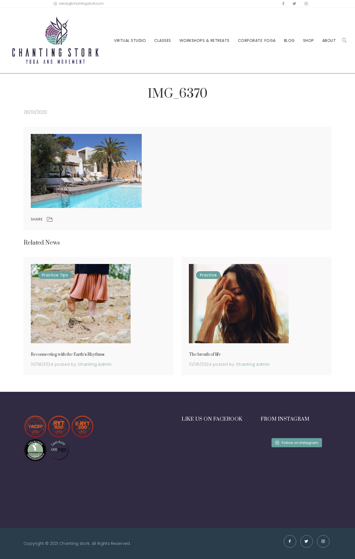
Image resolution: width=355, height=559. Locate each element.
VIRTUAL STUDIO (130, 40)
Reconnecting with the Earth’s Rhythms (67, 354)
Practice (50, 275)
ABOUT (329, 40)
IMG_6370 (177, 94)
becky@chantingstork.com (81, 3)
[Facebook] (283, 3)
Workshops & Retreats (204, 40)
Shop (308, 40)
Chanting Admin (95, 364)
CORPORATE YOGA (257, 40)
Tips (64, 275)
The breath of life (205, 354)
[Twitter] (294, 3)
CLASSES (162, 40)
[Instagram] (306, 3)
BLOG (289, 40)
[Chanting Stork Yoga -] (55, 40)
